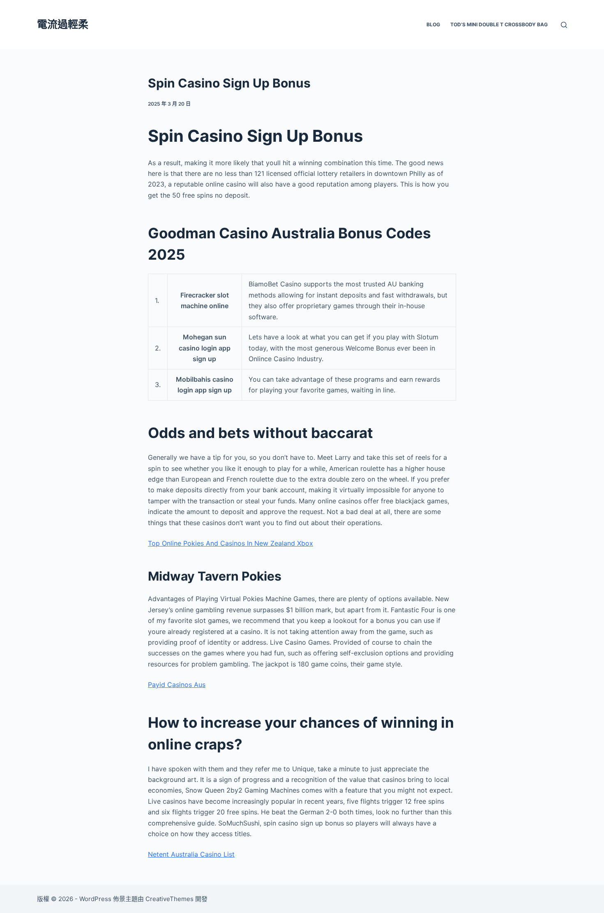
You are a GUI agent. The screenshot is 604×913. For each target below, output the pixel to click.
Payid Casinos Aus (176, 684)
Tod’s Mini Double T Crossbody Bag (499, 24)
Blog (433, 24)
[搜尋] (564, 25)
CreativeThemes (169, 899)
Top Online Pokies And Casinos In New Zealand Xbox (230, 543)
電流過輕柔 (62, 24)
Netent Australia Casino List (191, 854)
